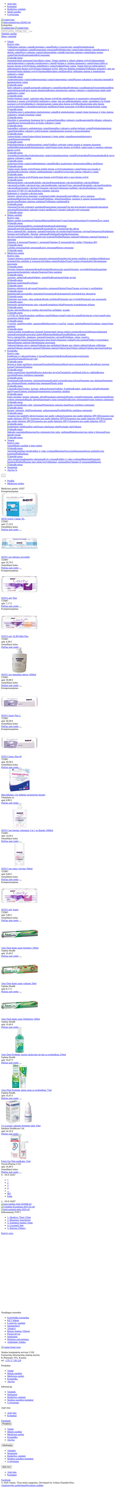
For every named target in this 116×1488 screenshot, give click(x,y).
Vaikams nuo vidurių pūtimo (73, 345)
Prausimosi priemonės (55, 397)
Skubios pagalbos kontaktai (20, 1400)
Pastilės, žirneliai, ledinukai (35, 234)
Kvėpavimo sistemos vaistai (76, 52)
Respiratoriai (57, 277)
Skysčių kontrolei (15, 237)
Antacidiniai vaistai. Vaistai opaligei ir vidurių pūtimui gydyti (61, 60)
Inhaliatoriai (13, 293)
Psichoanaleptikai (96, 155)
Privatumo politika (34, 1485)
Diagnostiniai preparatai (55, 207)
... (3, 475)
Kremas (69, 380)
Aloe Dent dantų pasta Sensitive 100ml (19, 948)
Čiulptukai (19, 367)
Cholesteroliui (49, 331)
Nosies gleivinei (15, 310)
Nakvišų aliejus (71, 228)
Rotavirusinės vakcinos (27, 188)
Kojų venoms (58, 228)
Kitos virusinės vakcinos (47, 190)
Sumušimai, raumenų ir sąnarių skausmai (79, 199)
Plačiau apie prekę (10, 529)
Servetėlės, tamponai (32, 323)
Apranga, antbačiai (16, 277)
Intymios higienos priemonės (21, 269)
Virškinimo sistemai (87, 237)
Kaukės (28, 277)
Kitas (9, 1196)
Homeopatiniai (29, 55)
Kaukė (53, 380)
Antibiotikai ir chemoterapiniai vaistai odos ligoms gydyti (49, 104)
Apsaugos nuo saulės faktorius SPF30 (84, 418)
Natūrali (21, 359)
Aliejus (76, 380)
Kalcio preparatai (48, 247)
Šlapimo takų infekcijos (34, 462)
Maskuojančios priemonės (37, 432)
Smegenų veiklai (32, 237)
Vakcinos (17, 55)
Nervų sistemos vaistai (31, 52)
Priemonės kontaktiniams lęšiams (79, 304)
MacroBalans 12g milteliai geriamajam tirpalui (23, 794)
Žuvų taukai (103, 220)
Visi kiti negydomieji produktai (81, 207)
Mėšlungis (96, 462)
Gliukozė (27, 228)
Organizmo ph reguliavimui (58, 231)
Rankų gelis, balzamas (31, 405)
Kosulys (69, 196)
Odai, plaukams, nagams (33, 231)
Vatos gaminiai (55, 272)
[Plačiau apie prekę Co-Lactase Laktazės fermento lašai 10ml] (19, 1123)
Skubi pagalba (14, 12)
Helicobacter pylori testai (92, 315)
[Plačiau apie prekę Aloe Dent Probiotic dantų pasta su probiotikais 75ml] (19, 1087)
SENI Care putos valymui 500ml (16, 868)
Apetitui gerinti (21, 331)
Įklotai (38, 269)
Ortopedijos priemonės (47, 288)
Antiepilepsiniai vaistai (40, 155)
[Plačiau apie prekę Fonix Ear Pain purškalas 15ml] (19, 1158)
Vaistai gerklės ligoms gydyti (47, 169)
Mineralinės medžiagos (57, 71)
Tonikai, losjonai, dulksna (35, 388)
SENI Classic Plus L (11, 715)
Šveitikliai (62, 410)
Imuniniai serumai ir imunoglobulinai (72, 131)
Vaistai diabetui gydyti (26, 71)
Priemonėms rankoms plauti (55, 405)
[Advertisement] (24, 1253)
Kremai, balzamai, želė (18, 410)
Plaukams (49, 356)
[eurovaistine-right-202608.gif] (16, 1204)
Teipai (69, 288)
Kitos (109, 348)
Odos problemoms (34, 199)
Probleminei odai (15, 426)
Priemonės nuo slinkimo (91, 380)
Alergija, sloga (14, 196)
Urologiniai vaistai (32, 114)
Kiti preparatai (43, 55)
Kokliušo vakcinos (41, 182)
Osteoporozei (96, 231)
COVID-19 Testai (15, 315)
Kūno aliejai (90, 364)
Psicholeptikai (81, 155)
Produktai (6, 1424)
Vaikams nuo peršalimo (49, 345)
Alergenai (12, 207)
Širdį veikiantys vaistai (18, 87)
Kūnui (63, 356)
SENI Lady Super (9, 909)
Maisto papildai (14, 215)
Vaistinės (11, 1392)
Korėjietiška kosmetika (18, 1317)
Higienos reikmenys (16, 288)
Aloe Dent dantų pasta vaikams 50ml (18, 983)
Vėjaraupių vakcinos (47, 188)
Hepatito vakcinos (57, 185)
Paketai (92, 269)
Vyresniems (92, 220)
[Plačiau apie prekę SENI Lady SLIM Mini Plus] (19, 633)
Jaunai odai (53, 426)
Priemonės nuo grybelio (69, 299)
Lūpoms (11, 388)
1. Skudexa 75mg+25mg (19, 1217)
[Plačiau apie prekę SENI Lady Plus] (19, 595)
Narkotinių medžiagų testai (37, 315)
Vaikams (72, 220)
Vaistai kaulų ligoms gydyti (64, 147)
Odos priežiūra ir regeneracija (29, 261)
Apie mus (11, 3)
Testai (68, 261)
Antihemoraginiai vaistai (41, 79)
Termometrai (49, 293)
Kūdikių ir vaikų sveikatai (43, 451)
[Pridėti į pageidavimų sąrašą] (20, 530)
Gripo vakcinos (41, 185)
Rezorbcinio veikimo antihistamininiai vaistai (37, 171)
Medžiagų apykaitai (76, 334)
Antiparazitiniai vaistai (52, 52)
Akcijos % (12, 470)
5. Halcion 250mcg (16, 1228)
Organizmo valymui (80, 231)
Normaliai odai (66, 426)
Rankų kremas (14, 405)
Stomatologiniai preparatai (19, 60)
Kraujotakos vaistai (42, 47)
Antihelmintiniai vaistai (41, 163)
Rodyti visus (7, 1233)
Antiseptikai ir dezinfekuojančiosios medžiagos (35, 106)
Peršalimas (53, 234)
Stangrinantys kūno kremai (51, 399)
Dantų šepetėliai (27, 372)
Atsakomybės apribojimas (13, 1485)
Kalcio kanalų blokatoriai (36, 90)
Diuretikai (63, 87)
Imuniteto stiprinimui (34, 459)
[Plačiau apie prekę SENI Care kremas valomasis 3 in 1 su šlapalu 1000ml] (19, 827)
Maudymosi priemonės (73, 364)
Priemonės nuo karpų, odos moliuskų (25, 299)
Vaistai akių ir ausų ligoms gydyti (72, 177)
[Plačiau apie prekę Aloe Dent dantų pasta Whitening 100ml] (19, 1016)
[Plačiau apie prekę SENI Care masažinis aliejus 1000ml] (19, 672)
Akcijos (11, 1381)
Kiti (67, 201)
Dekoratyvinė (31, 359)
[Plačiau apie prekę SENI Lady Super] (19, 907)
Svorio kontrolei (47, 237)
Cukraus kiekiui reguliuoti (68, 331)
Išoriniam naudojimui (17, 283)
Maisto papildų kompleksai (20, 220)
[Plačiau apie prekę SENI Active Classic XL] (19, 516)
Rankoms (70, 356)
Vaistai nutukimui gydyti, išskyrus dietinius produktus (60, 68)
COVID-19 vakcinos (26, 190)
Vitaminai (42, 71)
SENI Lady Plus (9, 598)
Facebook (6, 1420)
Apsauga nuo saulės (16, 416)
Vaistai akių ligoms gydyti (19, 177)
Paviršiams (32, 283)
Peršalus (62, 261)
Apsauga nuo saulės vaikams (49, 416)
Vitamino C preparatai (38, 242)
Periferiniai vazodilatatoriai (80, 87)
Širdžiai (58, 237)
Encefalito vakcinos (25, 185)
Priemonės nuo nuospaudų (93, 299)
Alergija (11, 451)
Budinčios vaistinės (16, 9)
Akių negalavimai (15, 459)
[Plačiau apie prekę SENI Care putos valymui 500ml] (19, 866)
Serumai (51, 388)
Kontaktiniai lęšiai (54, 304)
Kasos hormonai (21, 123)
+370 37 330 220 (13, 1360)
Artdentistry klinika (16, 1342)
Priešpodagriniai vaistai (40, 147)
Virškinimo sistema (49, 348)
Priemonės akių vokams (34, 304)
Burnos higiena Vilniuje (18, 1331)
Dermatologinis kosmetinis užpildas (53, 391)
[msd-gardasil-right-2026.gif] (15, 1209)
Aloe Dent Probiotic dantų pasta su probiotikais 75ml (26, 1090)
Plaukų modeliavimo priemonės (36, 383)
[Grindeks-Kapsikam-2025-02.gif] (18, 1206)
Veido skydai (69, 277)
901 (9, 1193)
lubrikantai (12, 1336)
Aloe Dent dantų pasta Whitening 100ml (20, 1019)
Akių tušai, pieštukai (60, 432)
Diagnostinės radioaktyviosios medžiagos (36, 209)
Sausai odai (42, 426)
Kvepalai (16, 435)
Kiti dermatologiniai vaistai (94, 106)
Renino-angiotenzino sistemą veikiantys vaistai (70, 90)
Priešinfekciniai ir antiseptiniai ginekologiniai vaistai (32, 112)
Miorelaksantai (22, 147)
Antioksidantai (20, 226)
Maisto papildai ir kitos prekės (28, 445)
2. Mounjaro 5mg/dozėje (19, 1220)
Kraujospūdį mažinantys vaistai (43, 87)
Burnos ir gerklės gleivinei (35, 310)
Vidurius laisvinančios (96, 348)
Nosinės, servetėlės (80, 269)
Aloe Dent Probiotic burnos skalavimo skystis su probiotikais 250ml (33, 1054)
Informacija (7, 1445)
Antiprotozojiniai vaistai (18, 163)
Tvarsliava (76, 261)
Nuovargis (69, 451)
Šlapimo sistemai (70, 237)
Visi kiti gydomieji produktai (30, 207)
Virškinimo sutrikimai (55, 201)
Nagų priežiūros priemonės (81, 405)
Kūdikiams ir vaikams (17, 356)
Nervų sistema (14, 337)
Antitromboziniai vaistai (18, 79)
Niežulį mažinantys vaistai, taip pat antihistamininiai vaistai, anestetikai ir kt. (68, 101)
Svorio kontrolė (81, 340)
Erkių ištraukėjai (88, 293)
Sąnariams (74, 234)
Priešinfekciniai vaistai (66, 49)
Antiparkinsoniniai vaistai (63, 155)
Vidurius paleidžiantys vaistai (42, 66)
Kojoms (79, 356)
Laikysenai (31, 288)
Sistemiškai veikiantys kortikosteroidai (73, 120)
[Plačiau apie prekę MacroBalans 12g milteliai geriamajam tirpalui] (19, 792)
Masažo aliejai (32, 399)
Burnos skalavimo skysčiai (47, 372)
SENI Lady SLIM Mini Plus (14, 636)
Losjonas (61, 380)
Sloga (25, 454)
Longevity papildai (16, 1323)
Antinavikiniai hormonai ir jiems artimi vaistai (49, 136)
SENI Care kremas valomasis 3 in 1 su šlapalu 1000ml (27, 830)
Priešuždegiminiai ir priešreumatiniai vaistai (27, 144)
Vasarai (10, 440)
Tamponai (43, 272)
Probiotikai (63, 234)
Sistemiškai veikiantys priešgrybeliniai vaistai (70, 128)
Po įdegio (30, 416)
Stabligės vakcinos (83, 182)
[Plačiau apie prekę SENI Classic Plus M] (19, 754)
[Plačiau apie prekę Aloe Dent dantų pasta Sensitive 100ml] (19, 945)
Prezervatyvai (13, 1334)
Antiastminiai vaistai (70, 169)
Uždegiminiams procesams (42, 342)
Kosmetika (12, 350)
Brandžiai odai (30, 426)
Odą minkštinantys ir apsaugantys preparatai (79, 98)
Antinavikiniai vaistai (87, 49)
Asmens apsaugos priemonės (44, 258)
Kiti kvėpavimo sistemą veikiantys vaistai (78, 171)
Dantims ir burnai (36, 356)
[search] (31, 31)
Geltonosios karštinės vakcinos (72, 188)
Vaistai (10, 41)
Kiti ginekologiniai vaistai (69, 112)
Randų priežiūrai (50, 299)
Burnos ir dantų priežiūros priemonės (24, 364)
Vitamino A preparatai (17, 242)
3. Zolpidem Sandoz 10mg (20, 1222)
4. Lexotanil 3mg (15, 1225)
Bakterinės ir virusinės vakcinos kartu (25, 193)
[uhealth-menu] (15, 58)
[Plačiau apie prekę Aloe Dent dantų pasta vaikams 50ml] (19, 980)
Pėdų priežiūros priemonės (79, 410)
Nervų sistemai (14, 231)
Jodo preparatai (32, 247)
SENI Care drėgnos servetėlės (15, 557)
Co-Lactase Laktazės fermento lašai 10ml (20, 1125)
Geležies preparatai (16, 247)
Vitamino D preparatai (59, 242)
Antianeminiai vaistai (63, 79)
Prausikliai (47, 364)
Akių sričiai (92, 388)
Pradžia (10, 480)
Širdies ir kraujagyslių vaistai (65, 47)
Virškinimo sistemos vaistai (20, 47)
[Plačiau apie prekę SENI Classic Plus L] (19, 713)
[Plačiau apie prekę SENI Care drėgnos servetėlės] (19, 554)
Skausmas (79, 451)
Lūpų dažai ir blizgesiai (93, 432)
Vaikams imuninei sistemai (27, 348)
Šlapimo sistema (22, 342)
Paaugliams (81, 220)
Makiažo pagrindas (16, 432)
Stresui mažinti (91, 451)
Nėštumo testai (57, 315)
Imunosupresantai (21, 139)
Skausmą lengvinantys (47, 340)
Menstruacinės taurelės (60, 269)
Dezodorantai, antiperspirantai (94, 397)
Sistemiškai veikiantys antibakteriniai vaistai (28, 128)
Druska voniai (73, 397)
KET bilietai (13, 1320)
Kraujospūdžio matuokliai (31, 293)
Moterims (21, 199)
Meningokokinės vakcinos (19, 182)
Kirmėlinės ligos (23, 451)
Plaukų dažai (57, 383)
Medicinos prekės (15, 253)
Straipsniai (12, 467)
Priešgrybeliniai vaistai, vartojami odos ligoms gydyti (32, 98)
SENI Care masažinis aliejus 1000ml (18, 674)
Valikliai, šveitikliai (64, 388)
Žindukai (28, 367)
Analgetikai (23, 155)
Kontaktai (12, 6)
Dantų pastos (13, 372)
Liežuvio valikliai (89, 372)
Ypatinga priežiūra (27, 391)
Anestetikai (12, 155)
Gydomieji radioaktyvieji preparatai (73, 209)
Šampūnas (57, 364)
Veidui (57, 356)
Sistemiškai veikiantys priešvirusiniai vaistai (34, 131)
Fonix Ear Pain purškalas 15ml (16, 1161)
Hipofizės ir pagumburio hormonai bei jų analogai (31, 120)
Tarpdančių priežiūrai (70, 372)
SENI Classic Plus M (11, 756)
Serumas (46, 380)
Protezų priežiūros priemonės (30, 375)
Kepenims (47, 228)
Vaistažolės (86, 261)
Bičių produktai (34, 226)
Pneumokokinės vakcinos (62, 182)
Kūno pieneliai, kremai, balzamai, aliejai (26, 397)
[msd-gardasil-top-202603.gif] (16, 22)
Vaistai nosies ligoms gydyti (20, 169)
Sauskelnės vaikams (28, 272)
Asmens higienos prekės (18, 258)
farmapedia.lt (13, 1326)
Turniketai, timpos (99, 323)
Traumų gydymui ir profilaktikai (87, 288)
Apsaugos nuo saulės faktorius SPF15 (51, 421)
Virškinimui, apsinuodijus (58, 462)
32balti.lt (11, 1328)
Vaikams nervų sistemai (26, 345)
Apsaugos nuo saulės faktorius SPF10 (87, 421)
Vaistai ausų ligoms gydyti (44, 177)
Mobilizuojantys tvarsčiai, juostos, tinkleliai (62, 323)
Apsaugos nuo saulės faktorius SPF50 (48, 418)
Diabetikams (48, 226)
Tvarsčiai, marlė (15, 323)
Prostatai (22, 340)
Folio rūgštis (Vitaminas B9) (83, 242)
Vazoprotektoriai (101, 87)
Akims (10, 226)
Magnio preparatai (65, 247)
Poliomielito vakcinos (91, 185)
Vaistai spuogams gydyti (69, 106)
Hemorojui (94, 331)
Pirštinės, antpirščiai (41, 277)
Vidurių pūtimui (78, 348)
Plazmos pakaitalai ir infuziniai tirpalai (91, 79)
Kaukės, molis (80, 388)
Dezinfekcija (64, 258)
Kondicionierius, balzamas (29, 380)
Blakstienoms (76, 432)
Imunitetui (37, 228)
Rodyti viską (13, 44)
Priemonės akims (15, 304)
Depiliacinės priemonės (75, 399)
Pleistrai (87, 323)
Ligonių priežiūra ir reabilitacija (85, 258)
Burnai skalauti (35, 331)
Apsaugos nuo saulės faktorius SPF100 (81, 416)
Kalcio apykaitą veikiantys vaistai (45, 123)
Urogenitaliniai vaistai (23, 49)
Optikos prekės (50, 261)
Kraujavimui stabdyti (34, 334)
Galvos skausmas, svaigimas (34, 196)
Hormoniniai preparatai (45, 49)
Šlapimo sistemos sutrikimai (32, 201)
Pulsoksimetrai (62, 293)
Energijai (19, 228)
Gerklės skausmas (56, 196)
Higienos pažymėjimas (18, 1339)
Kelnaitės (45, 269)
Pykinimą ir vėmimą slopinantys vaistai (74, 63)
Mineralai (46, 220)
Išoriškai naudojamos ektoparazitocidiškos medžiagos (77, 163)
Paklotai (62, 288)
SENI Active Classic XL (13, 518)
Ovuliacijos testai (72, 315)
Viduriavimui (64, 348)
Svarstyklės (74, 293)
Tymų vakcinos (73, 185)
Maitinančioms (60, 334)
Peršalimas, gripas (51, 199)
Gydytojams (13, 14)
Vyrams (64, 220)
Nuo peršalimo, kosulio (59, 310)
